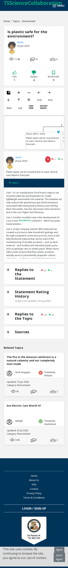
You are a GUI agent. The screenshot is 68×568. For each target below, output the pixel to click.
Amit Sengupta (22, 372)
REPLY (15, 183)
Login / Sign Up (34, 508)
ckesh (20, 42)
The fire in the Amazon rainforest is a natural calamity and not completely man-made (31, 360)
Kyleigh (19, 420)
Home (7, 21)
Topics (16, 21)
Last (20, 108)
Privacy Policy (34, 493)
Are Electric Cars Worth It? (24, 405)
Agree (59, 549)
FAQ (34, 484)
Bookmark (53, 78)
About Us (34, 480)
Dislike (34, 78)
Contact (34, 488)
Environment (28, 21)
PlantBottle (24, 220)
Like (14, 78)
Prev (50, 100)
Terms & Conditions (34, 497)
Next (9, 108)
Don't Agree (59, 557)
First (39, 100)
